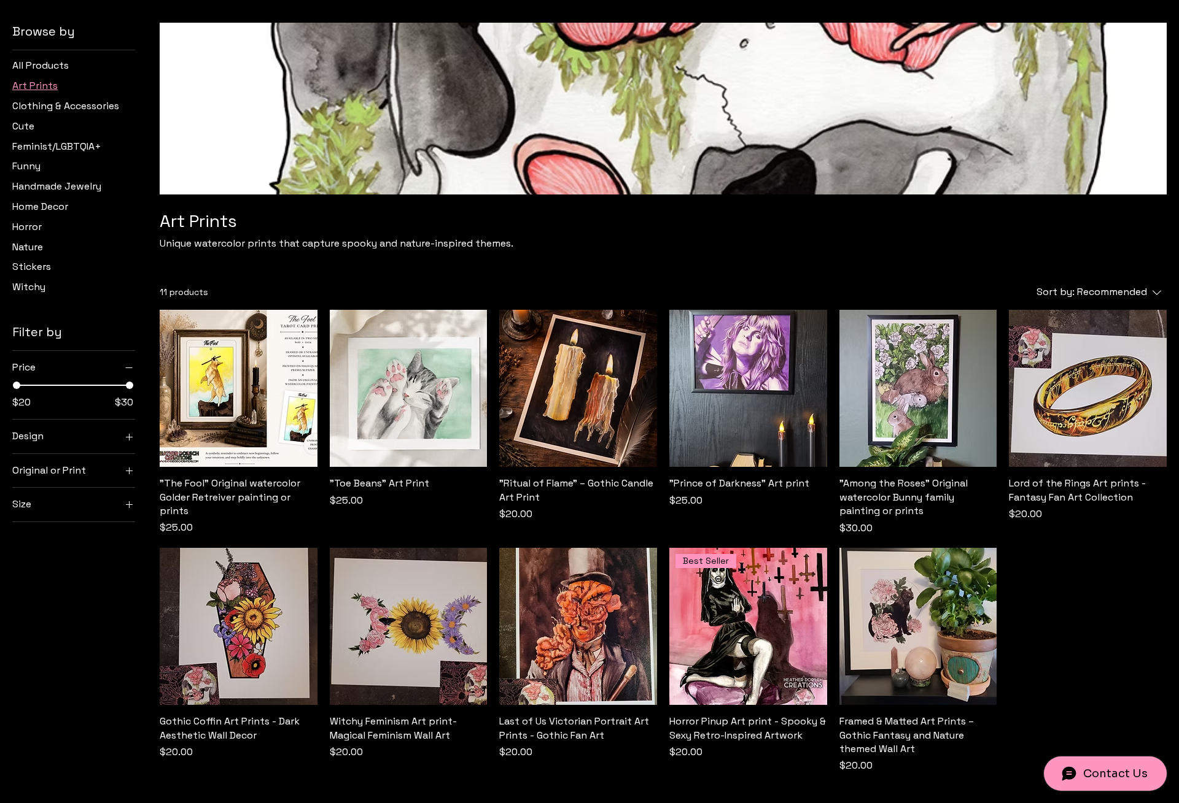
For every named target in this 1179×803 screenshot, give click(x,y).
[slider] (16, 385)
